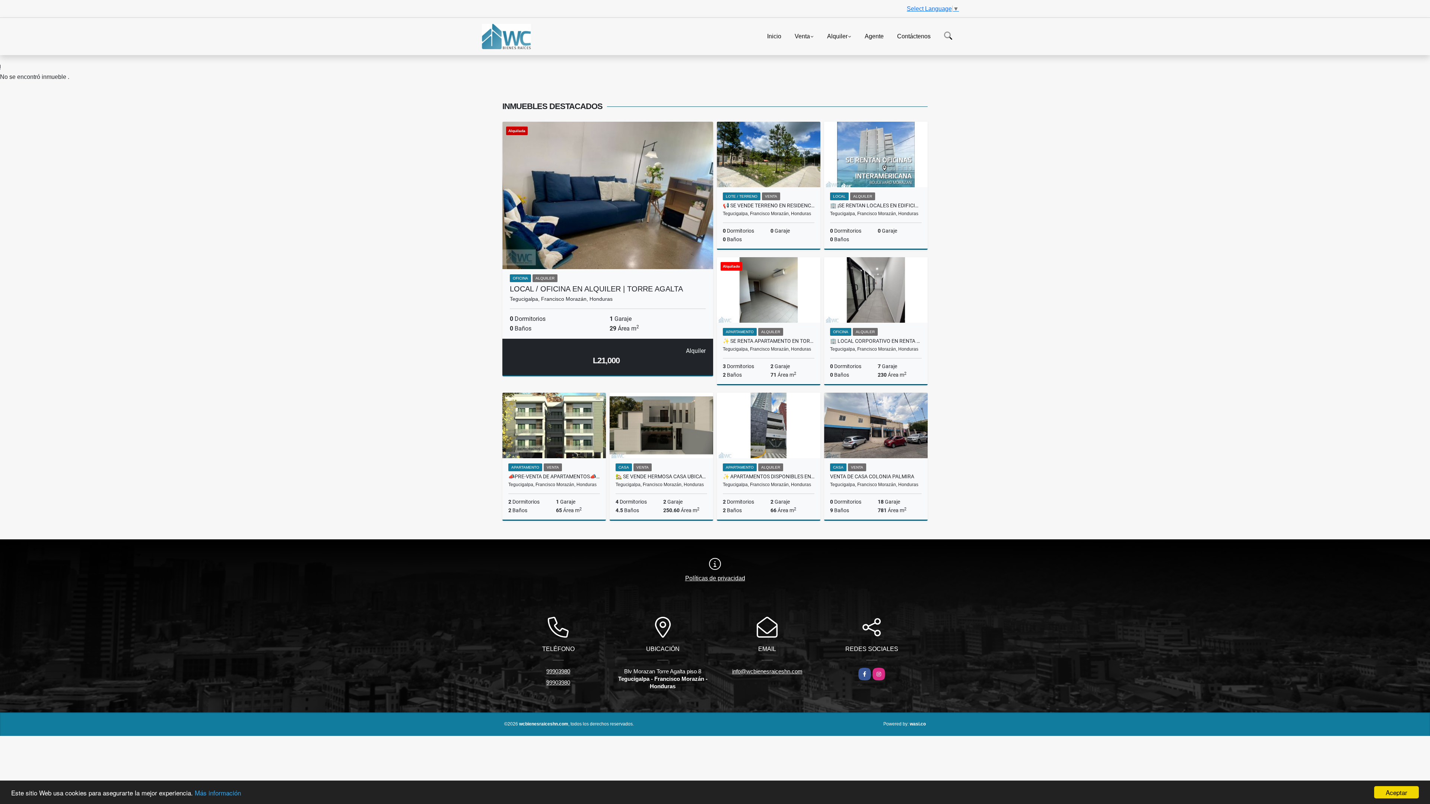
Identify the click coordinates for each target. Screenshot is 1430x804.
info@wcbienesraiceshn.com (767, 671)
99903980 (558, 671)
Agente (874, 36)
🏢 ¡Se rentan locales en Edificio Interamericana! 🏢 (876, 205)
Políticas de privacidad (715, 578)
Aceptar (1396, 792)
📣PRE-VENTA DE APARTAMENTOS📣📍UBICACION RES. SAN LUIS (554, 476)
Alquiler (837, 36)
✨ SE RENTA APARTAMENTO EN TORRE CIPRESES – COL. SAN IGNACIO (768, 341)
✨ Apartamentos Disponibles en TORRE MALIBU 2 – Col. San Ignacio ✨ (768, 476)
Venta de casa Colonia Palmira (872, 476)
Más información (218, 792)
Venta (802, 36)
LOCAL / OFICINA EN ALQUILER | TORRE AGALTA (596, 289)
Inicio (774, 36)
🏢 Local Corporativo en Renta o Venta (876, 341)
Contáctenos (914, 36)
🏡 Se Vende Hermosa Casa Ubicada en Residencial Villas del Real (661, 476)
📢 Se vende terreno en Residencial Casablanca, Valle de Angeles (768, 205)
